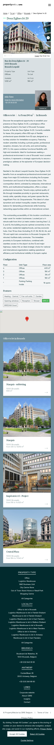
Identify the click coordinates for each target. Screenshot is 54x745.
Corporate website (27, 692)
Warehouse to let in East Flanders (27, 637)
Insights (27, 698)
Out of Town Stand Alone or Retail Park (27, 590)
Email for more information (14, 100)
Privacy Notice (46, 728)
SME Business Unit (27, 584)
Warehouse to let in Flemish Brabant (27, 615)
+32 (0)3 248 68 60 (27, 681)
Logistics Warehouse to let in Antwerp (27, 634)
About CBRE (27, 695)
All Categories (27, 598)
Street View (46, 56)
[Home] (12, 5)
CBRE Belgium (26, 712)
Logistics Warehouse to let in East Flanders (27, 619)
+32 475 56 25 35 (11, 102)
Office (27, 578)
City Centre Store (27, 587)
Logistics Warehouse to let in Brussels (27, 625)
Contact (27, 702)
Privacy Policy (27, 717)
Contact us (42, 108)
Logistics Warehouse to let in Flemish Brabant (27, 612)
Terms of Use (42, 712)
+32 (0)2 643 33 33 (27, 662)
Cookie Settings (27, 740)
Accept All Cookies (17, 734)
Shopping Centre (27, 593)
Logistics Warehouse (27, 581)
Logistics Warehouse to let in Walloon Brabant (27, 622)
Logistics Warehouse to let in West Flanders (27, 628)
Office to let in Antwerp (27, 631)
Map (41, 56)
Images (37, 56)
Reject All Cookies (37, 734)
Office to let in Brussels (27, 609)
